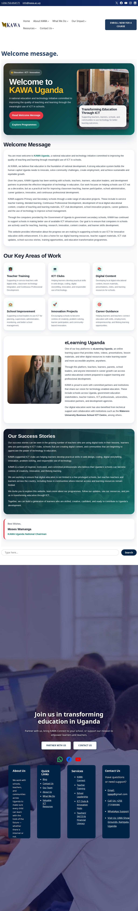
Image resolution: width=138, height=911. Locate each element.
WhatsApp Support (118, 811)
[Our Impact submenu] (85, 21)
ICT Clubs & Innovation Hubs (82, 805)
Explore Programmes (24, 124)
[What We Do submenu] (67, 21)
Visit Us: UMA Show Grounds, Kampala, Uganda (119, 822)
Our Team (47, 787)
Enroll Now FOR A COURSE (121, 24)
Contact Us (85, 745)
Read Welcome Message (26, 115)
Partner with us (56, 745)
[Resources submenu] (36, 28)
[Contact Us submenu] (53, 28)
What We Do (49, 796)
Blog (45, 779)
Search (129, 552)
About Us (47, 792)
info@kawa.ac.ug (31, 2)
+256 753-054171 (10, 2)
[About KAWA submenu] (48, 21)
